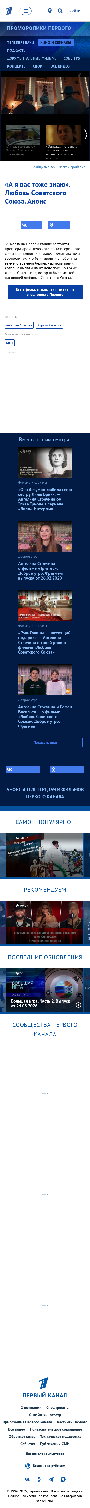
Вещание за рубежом (49, 1465)
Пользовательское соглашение (56, 1429)
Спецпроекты (57, 1407)
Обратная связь (22, 1436)
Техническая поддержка (60, 1436)
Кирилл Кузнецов (49, 325)
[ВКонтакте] (31, 225)
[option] (23, 138)
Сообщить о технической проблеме (58, 167)
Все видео (16, 1429)
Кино (9, 343)
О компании (31, 1407)
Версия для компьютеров (45, 1454)
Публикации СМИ (55, 1443)
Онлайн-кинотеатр (45, 1414)
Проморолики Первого (39, 28)
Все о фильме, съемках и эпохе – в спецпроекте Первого (45, 292)
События (27, 1443)
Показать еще (45, 742)
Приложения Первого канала (27, 1422)
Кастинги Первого (72, 1422)
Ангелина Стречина (19, 325)
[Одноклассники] (59, 225)
